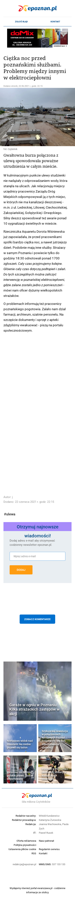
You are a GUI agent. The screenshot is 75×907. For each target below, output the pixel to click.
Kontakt (55, 21)
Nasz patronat (46, 840)
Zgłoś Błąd (21, 21)
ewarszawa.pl (44, 888)
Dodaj (21, 570)
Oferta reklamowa (26, 840)
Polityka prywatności (25, 844)
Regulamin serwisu (49, 849)
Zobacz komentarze (37, 619)
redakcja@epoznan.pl (24, 864)
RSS (34, 853)
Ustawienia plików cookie (22, 849)
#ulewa (9, 514)
